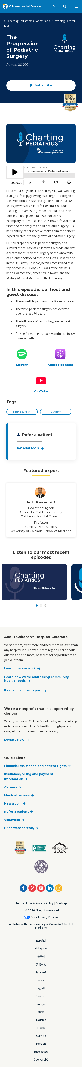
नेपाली (41, 1012)
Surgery (56, 411)
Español (41, 940)
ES (55, 6)
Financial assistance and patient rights (35, 766)
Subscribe (43, 85)
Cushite (41, 1035)
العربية (41, 988)
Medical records (17, 795)
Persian (41, 1043)
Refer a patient (16, 812)
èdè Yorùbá (41, 1059)
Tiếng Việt (41, 948)
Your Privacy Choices (45, 917)
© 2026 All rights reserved (42, 910)
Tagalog (41, 1019)
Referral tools (28, 448)
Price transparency (19, 828)
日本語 (41, 1027)
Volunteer (12, 820)
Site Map (61, 903)
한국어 (41, 956)
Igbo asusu (41, 1051)
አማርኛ (41, 980)
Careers (10, 787)
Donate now (14, 739)
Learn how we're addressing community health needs (36, 679)
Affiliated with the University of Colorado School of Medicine (41, 926)
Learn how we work (20, 668)
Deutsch (41, 996)
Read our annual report (23, 690)
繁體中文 (41, 964)
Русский (41, 972)
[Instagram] (58, 888)
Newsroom (12, 803)
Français (41, 1004)
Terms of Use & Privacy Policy (34, 903)
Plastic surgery (22, 411)
